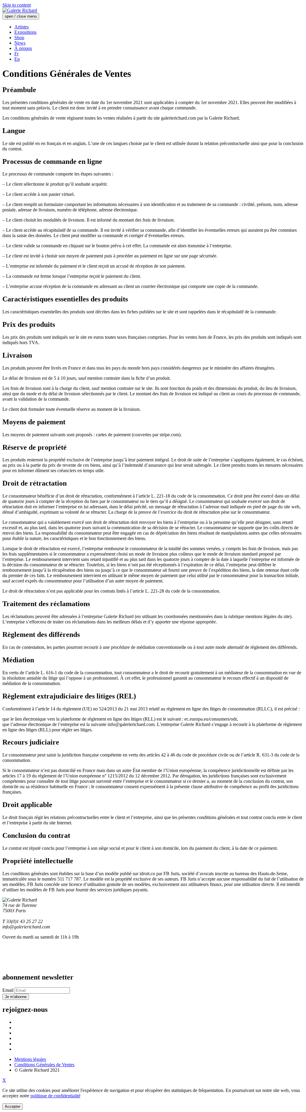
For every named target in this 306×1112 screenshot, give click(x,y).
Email (7, 990)
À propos (23, 48)
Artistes (21, 26)
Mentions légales (30, 1059)
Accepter (12, 1106)
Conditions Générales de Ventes (44, 1064)
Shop (19, 37)
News (19, 42)
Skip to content (16, 4)
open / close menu (21, 16)
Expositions (25, 32)
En (17, 59)
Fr (16, 53)
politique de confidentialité (55, 1095)
